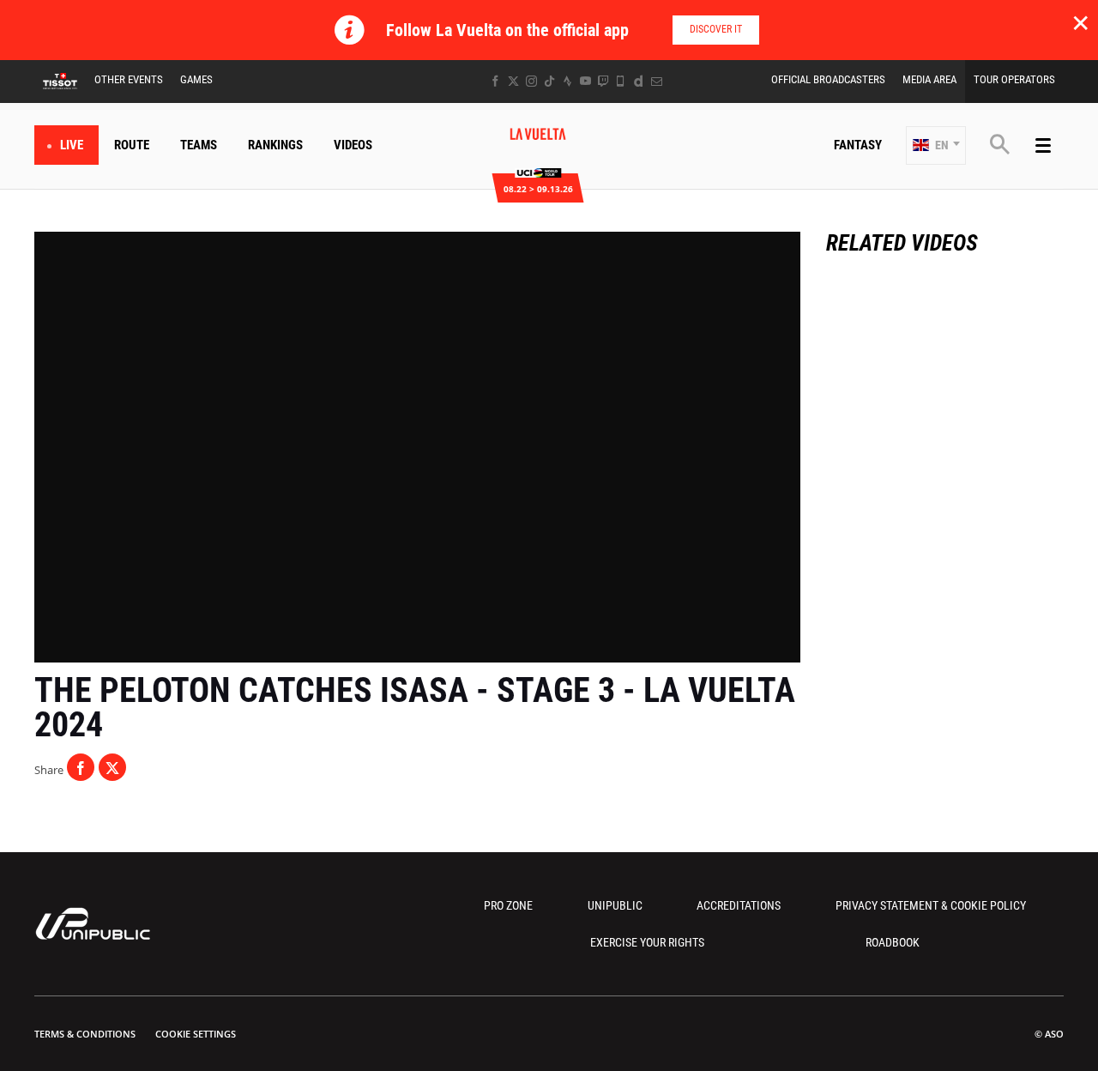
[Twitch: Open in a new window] (603, 81)
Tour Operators (1014, 79)
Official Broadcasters (828, 79)
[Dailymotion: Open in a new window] (639, 81)
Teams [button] (198, 145)
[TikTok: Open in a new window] (549, 81)
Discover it (716, 29)
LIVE (71, 145)
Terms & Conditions (85, 1033)
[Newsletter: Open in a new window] (657, 81)
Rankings (275, 145)
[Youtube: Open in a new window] (585, 81)
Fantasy (858, 145)
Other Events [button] (128, 79)
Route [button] (131, 145)
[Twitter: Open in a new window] (513, 81)
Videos (353, 145)
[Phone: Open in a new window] (621, 81)
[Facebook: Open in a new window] (495, 81)
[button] (936, 145)
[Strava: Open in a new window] (567, 81)
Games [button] (196, 79)
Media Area (929, 79)
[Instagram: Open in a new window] (531, 81)
